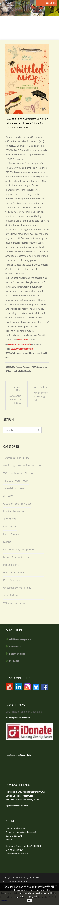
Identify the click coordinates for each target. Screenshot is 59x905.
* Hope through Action (16, 481)
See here (24, 805)
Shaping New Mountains (17, 588)
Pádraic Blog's (11, 565)
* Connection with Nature (18, 473)
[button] (53, 3)
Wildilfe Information (14, 603)
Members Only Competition (19, 549)
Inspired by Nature (13, 511)
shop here (22, 339)
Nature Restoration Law (16, 557)
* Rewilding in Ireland (15, 488)
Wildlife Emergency (20, 639)
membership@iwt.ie (36, 791)
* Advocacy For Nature (16, 458)
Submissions (10, 595)
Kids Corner (10, 527)
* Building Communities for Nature (23, 465)
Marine (7, 542)
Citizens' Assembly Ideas (17, 504)
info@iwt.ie (28, 795)
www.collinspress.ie (22, 349)
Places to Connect (13, 572)
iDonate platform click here (18, 717)
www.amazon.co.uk (19, 344)
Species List (16, 646)
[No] (55, 894)
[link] (19, 344)
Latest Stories (11, 534)
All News (8, 496)
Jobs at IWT (9, 519)
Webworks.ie (25, 755)
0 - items (14, 661)
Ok (29, 900)
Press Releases (11, 580)
